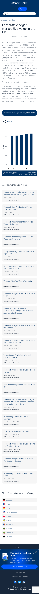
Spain (8, 508)
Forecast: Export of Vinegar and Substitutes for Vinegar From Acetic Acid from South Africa (18, 310)
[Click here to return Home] (19, 3)
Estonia (9, 537)
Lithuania (9, 533)
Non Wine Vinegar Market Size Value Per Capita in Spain (19, 267)
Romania (9, 524)
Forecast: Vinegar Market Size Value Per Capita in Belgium (18, 459)
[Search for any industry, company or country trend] (5, 14)
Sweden (9, 520)
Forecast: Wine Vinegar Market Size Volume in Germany (18, 237)
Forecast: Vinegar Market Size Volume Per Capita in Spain (19, 445)
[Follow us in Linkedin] (24, 582)
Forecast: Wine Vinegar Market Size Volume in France (18, 223)
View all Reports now (19, 567)
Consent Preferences (19, 577)
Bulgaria (9, 529)
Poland (8, 516)
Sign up (22, 9)
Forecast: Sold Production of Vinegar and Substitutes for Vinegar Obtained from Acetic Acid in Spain (19, 401)
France (8, 504)
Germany (9, 500)
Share (9, 121)
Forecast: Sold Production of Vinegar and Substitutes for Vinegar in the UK (19, 193)
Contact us (19, 548)
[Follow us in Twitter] (20, 582)
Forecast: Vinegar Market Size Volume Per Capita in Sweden (19, 341)
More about (19, 113)
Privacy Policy (19, 572)
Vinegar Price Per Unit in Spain (16, 431)
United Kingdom (12, 512)
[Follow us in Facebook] (15, 582)
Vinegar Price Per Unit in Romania (18, 281)
